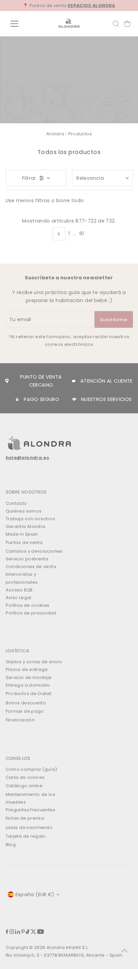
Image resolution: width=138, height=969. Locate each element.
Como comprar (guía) (31, 769)
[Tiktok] (27, 932)
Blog (11, 844)
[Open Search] (116, 24)
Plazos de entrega (27, 669)
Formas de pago (25, 711)
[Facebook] (7, 932)
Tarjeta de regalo (26, 836)
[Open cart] (127, 24)
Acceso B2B (19, 590)
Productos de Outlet (29, 693)
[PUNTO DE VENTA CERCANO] (7, 381)
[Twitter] (33, 932)
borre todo (70, 200)
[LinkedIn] (17, 932)
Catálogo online (24, 786)
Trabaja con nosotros (30, 519)
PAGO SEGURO (41, 399)
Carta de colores (25, 777)
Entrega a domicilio (28, 685)
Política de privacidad (31, 613)
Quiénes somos (24, 511)
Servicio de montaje (29, 677)
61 (81, 233)
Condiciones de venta (31, 566)
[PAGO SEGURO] (17, 399)
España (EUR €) (35, 894)
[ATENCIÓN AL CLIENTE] (73, 381)
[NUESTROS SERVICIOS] (74, 399)
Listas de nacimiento (29, 827)
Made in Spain (22, 534)
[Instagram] (11, 932)
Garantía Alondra (26, 526)
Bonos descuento (26, 703)
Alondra (55, 134)
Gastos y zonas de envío (34, 662)
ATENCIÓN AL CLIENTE (106, 381)
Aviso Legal (18, 597)
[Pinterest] (23, 932)
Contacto (16, 503)
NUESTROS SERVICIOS (106, 399)
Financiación (20, 720)
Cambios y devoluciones (34, 551)
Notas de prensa (25, 818)
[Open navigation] (20, 23)
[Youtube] (40, 932)
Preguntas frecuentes (30, 810)
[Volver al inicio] (124, 950)
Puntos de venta (24, 542)
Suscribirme (114, 319)
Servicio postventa (27, 559)
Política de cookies (28, 605)
